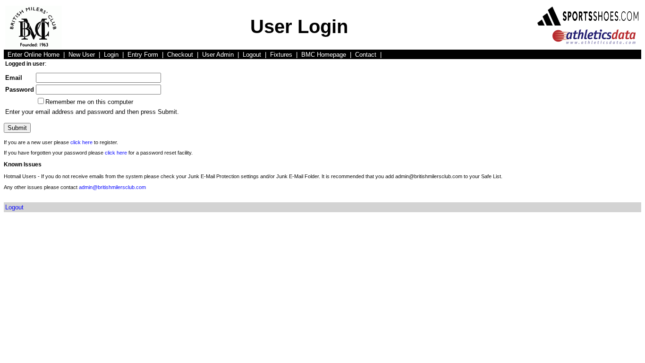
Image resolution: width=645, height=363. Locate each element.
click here (81, 142)
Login (111, 54)
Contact (365, 54)
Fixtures (281, 54)
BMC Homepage (323, 54)
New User (81, 54)
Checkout (180, 54)
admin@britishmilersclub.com (112, 187)
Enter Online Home (33, 54)
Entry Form (142, 54)
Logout (252, 54)
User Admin (218, 54)
